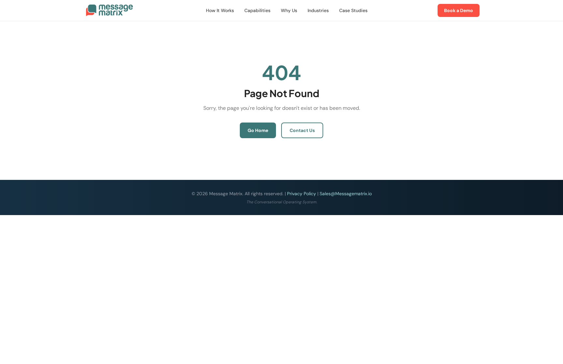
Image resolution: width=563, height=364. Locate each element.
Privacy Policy (301, 194)
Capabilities (257, 10)
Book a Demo (458, 10)
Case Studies (353, 10)
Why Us (289, 10)
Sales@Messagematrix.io (346, 194)
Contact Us (302, 130)
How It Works (220, 10)
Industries (318, 10)
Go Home (258, 130)
